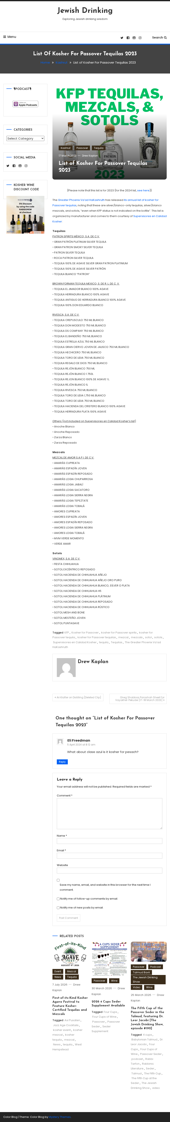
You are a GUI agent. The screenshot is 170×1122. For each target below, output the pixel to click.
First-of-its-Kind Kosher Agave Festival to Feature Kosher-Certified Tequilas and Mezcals (70, 1006)
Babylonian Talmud (144, 1039)
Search (157, 37)
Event (58, 971)
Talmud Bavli (141, 972)
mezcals (137, 637)
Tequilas (116, 642)
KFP (66, 633)
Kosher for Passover (85, 633)
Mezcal (71, 971)
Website (62, 865)
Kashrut (65, 148)
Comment (64, 795)
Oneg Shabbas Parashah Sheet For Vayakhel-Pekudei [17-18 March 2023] (139, 699)
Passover (82, 148)
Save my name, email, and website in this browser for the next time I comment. (105, 887)
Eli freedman (78, 740)
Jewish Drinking (85, 11)
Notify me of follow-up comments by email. (89, 899)
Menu (11, 37)
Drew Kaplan (90, 155)
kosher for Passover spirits (119, 633)
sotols (158, 637)
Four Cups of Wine (104, 1017)
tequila (103, 642)
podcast (137, 1059)
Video (136, 987)
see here (143, 190)
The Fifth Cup (152, 1073)
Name (62, 836)
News (58, 977)
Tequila (98, 148)
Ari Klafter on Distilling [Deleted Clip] (79, 697)
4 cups (147, 1035)
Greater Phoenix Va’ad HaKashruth (81, 200)
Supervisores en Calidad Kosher (75, 642)
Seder (150, 1068)
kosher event (62, 1030)
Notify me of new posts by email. (81, 908)
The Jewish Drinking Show (145, 980)
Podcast (155, 967)
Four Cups (110, 1012)
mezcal (123, 637)
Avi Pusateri (72, 1020)
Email (61, 850)
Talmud (136, 1073)
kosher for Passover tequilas (97, 637)
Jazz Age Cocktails (66, 1025)
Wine (114, 980)
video (156, 1088)
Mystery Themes (60, 1117)
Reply (62, 762)
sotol (148, 637)
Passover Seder (151, 1054)
